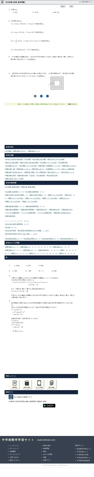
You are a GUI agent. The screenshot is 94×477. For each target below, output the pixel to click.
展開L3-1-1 (62, 253)
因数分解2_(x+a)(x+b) (69, 166)
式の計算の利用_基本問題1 (14, 221)
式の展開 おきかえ (12, 166)
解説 (44, 451)
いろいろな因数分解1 (12, 213)
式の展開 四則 (63, 162)
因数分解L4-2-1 (28, 250)
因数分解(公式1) (42, 209)
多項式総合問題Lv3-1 (49, 239)
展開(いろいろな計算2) (15, 198)
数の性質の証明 (52, 175)
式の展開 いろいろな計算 (48, 162)
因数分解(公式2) (54, 209)
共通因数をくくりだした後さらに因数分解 (60, 169)
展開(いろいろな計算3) (33, 198)
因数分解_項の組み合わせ (14, 172)
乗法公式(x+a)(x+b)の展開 (56, 159)
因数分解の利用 (23, 175)
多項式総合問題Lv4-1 (67, 239)
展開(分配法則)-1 (44, 250)
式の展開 (8, 151)
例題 (44, 457)
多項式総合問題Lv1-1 (12, 239)
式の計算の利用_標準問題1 (14, 224)
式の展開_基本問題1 (12, 192)
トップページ (14, 445)
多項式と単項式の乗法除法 (14, 159)
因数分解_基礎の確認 (28, 187)
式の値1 (8, 227)
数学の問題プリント (87, 1)
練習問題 (46, 448)
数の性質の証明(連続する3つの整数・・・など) (33, 230)
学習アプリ (47, 460)
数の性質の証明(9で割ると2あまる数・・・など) (21, 234)
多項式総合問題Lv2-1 (31, 239)
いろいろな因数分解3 (45, 213)
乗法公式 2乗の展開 (12, 162)
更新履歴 (13, 451)
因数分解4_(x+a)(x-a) (23, 169)
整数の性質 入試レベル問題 (15, 178)
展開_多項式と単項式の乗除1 (15, 195)
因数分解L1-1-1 (10, 247)
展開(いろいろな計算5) (13, 201)
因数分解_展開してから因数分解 (35, 172)
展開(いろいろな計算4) (50, 198)
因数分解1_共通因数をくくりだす (50, 166)
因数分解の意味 (11, 175)
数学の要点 (47, 445)
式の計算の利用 (11, 230)
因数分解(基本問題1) (12, 206)
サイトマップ (14, 448)
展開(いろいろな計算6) (30, 201)
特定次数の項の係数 (39, 159)
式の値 (32, 175)
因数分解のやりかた (19, 151)
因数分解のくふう (34, 151)
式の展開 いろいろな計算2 (28, 166)
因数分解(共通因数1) (12, 209)
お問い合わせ (14, 457)
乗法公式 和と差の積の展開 (29, 162)
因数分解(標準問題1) (32, 206)
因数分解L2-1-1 (25, 247)
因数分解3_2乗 (10, 169)
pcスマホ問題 (47, 454)
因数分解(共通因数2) (28, 209)
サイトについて (15, 454)
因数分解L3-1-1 (58, 247)
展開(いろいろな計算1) (55, 195)
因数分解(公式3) (67, 209)
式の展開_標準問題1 (32, 192)
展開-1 (62, 250)
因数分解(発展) (10, 216)
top (80, 1)
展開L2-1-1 (14, 253)
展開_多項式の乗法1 (36, 195)
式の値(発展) (41, 175)
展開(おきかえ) (64, 198)
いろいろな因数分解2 (29, 213)
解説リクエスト (15, 460)
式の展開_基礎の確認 (12, 187)
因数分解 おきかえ (38, 169)
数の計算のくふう (53, 172)
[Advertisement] (41, 125)
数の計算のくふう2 (68, 172)
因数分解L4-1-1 (10, 250)
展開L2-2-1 (32, 253)
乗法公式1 (68, 195)
